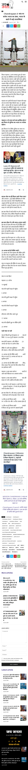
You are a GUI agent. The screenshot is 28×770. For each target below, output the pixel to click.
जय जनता (22, 547)
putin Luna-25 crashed (6, 538)
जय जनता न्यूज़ (4, 549)
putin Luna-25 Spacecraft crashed (9, 541)
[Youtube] (19, 741)
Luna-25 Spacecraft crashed (15, 530)
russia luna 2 (4, 543)
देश (2, 11)
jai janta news (5, 525)
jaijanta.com (4, 527)
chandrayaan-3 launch (6, 519)
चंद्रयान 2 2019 (5, 547)
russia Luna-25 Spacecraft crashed (9, 545)
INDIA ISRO (4, 523)
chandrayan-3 (5, 521)
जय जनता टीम (5, 22)
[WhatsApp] (18, 26)
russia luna (19, 541)
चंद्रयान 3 (17, 547)
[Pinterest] (15, 26)
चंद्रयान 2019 (11, 547)
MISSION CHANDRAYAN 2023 (18, 534)
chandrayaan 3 (16, 517)
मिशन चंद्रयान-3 (15, 551)
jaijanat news (11, 525)
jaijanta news (18, 525)
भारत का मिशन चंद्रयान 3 (6, 551)
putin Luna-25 (16, 536)
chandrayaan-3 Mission (17, 519)
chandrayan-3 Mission (13, 521)
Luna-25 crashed (5, 530)
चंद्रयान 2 (22, 545)
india (21, 521)
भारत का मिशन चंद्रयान (20, 549)
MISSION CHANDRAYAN (7, 534)
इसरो (18, 545)
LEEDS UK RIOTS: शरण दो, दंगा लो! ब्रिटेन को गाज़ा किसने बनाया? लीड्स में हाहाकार (11, 708)
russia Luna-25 (11, 543)
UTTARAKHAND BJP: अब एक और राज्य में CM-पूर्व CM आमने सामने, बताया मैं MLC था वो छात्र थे (10, 615)
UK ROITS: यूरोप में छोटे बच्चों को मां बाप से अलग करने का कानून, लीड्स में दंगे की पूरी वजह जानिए (11, 676)
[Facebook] (8, 26)
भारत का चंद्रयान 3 (12, 549)
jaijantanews (11, 527)
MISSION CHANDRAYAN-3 (7, 536)
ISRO (9, 523)
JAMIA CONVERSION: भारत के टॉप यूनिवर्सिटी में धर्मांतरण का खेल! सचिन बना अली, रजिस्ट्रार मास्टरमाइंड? (10, 600)
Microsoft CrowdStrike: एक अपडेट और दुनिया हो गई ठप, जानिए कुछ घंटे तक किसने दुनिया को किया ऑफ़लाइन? (11, 761)
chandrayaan (8, 517)
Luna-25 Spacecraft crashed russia (9, 532)
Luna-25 (17, 527)
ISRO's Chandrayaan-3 (16, 523)
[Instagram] (12, 741)
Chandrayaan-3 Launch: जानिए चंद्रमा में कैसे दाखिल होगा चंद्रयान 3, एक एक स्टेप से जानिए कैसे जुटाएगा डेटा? (14, 509)
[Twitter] (11, 26)
